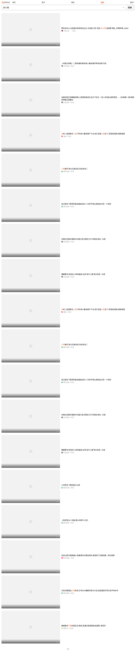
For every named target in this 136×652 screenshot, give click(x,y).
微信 (72, 2)
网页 (14, 2)
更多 (131, 2)
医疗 (43, 2)
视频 (102, 2)
